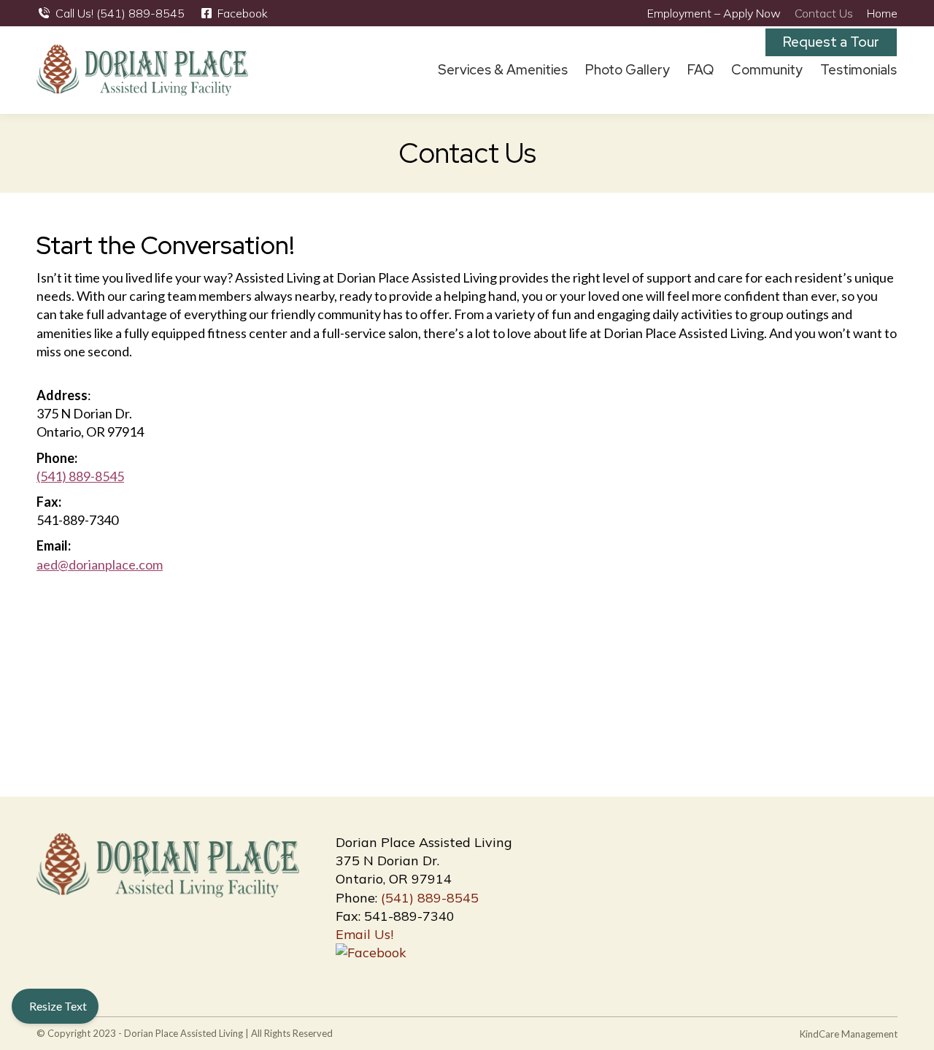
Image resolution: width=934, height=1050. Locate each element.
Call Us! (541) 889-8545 (120, 13)
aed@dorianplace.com (99, 564)
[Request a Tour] (889, 70)
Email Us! (364, 934)
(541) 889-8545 (80, 476)
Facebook (242, 13)
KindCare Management (849, 1034)
